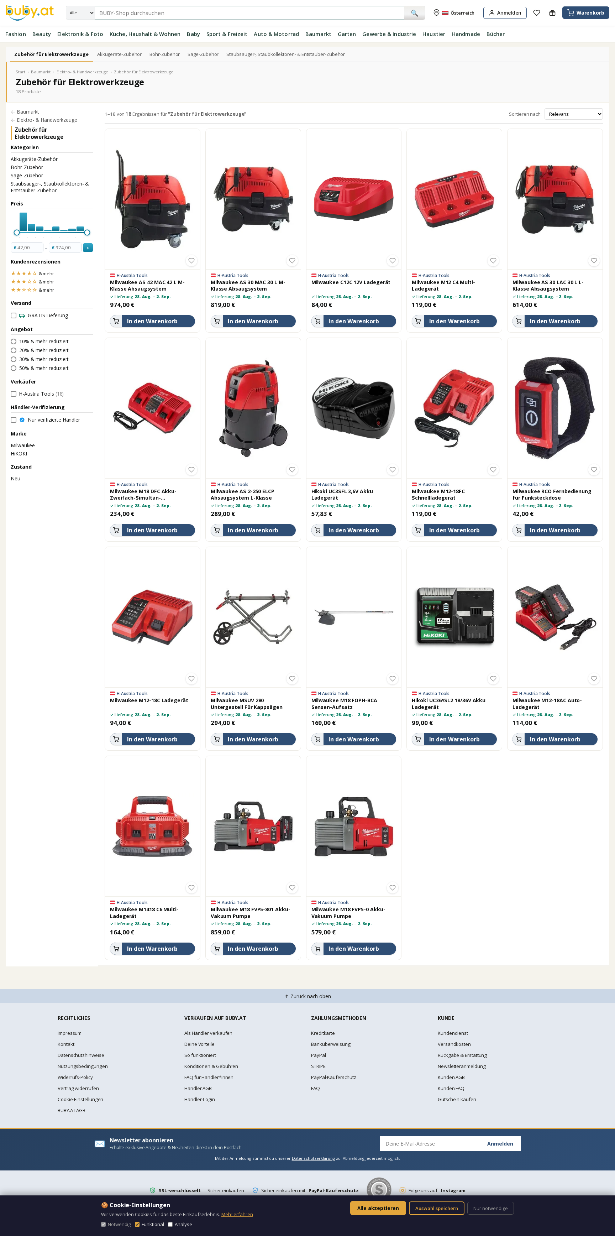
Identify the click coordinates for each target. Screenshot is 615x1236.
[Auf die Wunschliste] (191, 260)
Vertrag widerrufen (78, 1088)
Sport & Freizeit (227, 33)
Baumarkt (318, 33)
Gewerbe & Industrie (389, 33)
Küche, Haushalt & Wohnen (145, 33)
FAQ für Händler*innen (208, 1077)
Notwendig (119, 1224)
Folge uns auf (437, 1190)
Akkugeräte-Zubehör (119, 54)
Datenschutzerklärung (313, 1158)
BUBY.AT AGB (71, 1110)
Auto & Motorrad (276, 33)
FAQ (315, 1088)
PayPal (318, 1055)
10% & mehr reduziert (44, 341)
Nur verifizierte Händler (54, 419)
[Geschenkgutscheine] (552, 13)
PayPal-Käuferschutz (333, 1077)
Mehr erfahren (237, 1214)
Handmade (466, 33)
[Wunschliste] (536, 13)
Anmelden (500, 1143)
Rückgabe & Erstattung (462, 1055)
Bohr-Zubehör (164, 54)
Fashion (15, 33)
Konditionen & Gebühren (211, 1066)
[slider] (17, 233)
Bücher (496, 33)
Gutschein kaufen (457, 1099)
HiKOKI (19, 453)
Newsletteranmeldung (461, 1066)
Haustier (433, 33)
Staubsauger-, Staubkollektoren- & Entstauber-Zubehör (285, 54)
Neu (15, 478)
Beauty (41, 33)
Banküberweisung (331, 1044)
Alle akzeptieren (378, 1208)
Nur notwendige (490, 1208)
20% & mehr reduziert (44, 350)
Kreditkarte (323, 1033)
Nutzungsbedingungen (82, 1066)
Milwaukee (23, 445)
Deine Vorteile (199, 1044)
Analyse (183, 1224)
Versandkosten (454, 1044)
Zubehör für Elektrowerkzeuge (51, 54)
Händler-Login (199, 1099)
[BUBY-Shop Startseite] (30, 13)
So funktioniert (200, 1055)
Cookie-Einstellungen (80, 1099)
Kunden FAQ (451, 1088)
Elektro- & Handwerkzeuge (82, 71)
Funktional (153, 1224)
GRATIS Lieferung (48, 315)
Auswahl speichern (436, 1208)
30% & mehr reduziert (44, 359)
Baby (193, 33)
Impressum (70, 1033)
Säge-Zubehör (203, 54)
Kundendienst (453, 1033)
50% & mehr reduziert (44, 368)
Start (20, 71)
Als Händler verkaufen (208, 1033)
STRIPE (318, 1066)
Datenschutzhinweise (81, 1055)
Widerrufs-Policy (75, 1077)
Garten (347, 33)
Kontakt (66, 1044)
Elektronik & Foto (80, 33)
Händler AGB (198, 1088)
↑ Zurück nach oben (307, 996)
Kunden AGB (451, 1077)
